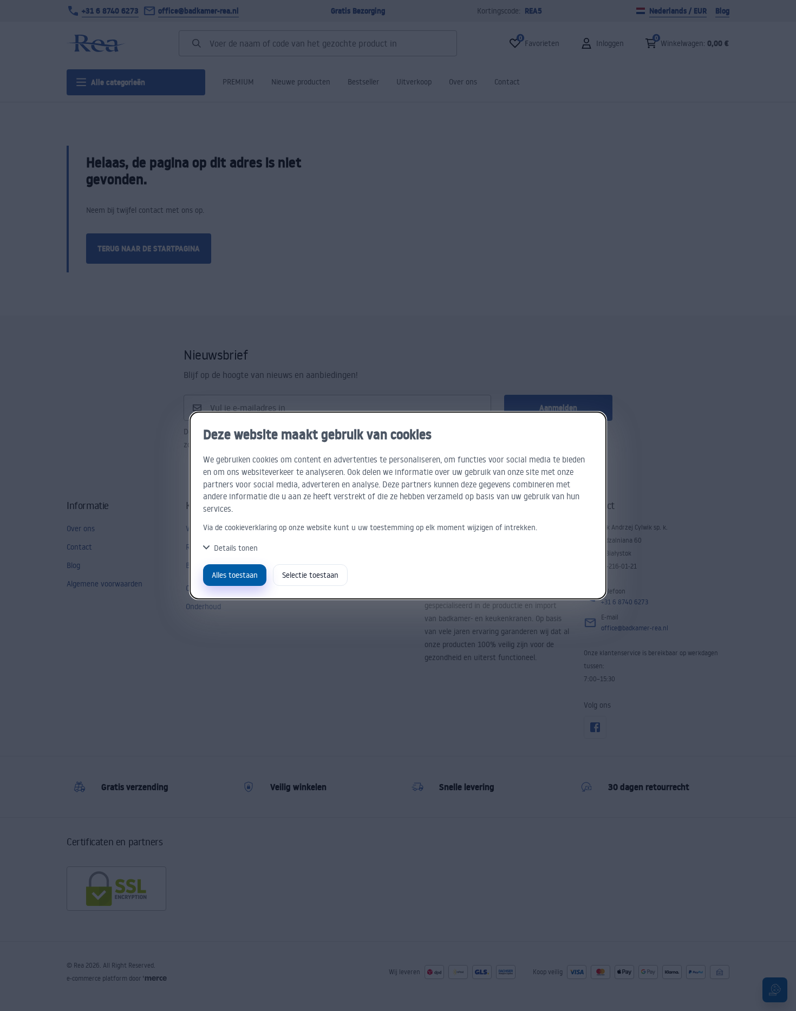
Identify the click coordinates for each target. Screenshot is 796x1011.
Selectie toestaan (310, 575)
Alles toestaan (235, 575)
